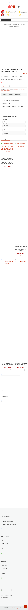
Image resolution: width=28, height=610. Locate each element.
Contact (3, 548)
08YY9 (18, 89)
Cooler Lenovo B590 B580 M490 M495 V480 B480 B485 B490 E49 (7, 365)
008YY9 (15, 89)
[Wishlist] (9, 6)
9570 (24, 89)
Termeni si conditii (6, 516)
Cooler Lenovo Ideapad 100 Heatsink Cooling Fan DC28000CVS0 (21, 365)
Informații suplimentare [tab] (14, 94)
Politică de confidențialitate (7, 521)
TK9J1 (5, 90)
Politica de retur (5, 518)
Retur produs (5, 543)
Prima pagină (5, 24)
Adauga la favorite (5, 86)
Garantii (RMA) (5, 546)
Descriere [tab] (4, 94)
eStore (23, 607)
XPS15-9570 (8, 90)
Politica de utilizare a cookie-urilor (9, 524)
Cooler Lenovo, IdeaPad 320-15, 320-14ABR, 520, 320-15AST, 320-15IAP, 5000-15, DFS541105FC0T (21, 249)
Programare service (6, 540)
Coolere (10, 24)
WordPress (17, 608)
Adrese (3, 573)
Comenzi (4, 571)
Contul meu (4, 565)
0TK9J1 (21, 89)
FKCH (2, 90)
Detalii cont (4, 568)
